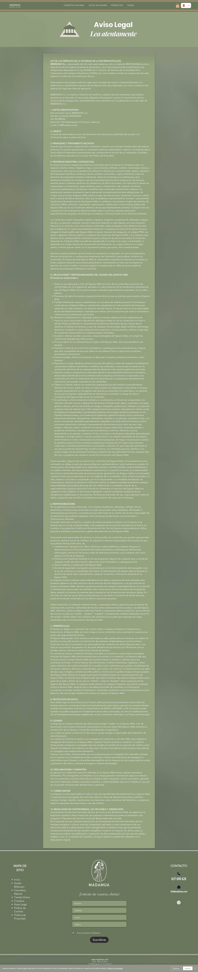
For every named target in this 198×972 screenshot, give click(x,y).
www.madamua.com (102, 64)
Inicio (17, 879)
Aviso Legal (20, 904)
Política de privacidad (115, 968)
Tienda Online (22, 897)
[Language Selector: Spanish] (186, 5)
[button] (117, 5)
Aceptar (188, 968)
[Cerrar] (195, 968)
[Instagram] (179, 902)
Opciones (176, 968)
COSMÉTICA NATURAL (15, 7)
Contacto (19, 900)
